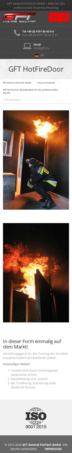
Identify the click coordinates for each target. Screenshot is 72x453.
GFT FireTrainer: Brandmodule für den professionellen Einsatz (30, 91)
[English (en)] (42, 55)
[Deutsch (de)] (37, 55)
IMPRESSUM (53, 449)
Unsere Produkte (46, 82)
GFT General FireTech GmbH (17, 82)
